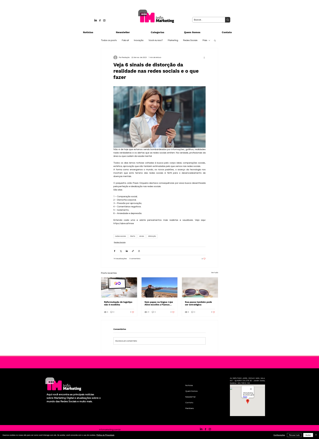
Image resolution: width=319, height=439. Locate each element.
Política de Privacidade (105, 435)
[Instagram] (104, 20)
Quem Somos (191, 391)
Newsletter (190, 397)
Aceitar (308, 435)
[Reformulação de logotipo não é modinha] (119, 287)
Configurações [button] (279, 435)
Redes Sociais (190, 40)
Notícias (189, 385)
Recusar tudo (294, 435)
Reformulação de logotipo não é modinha (118, 303)
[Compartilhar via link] (133, 251)
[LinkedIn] (95, 20)
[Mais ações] (204, 57)
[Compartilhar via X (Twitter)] (121, 251)
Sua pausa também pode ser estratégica (198, 303)
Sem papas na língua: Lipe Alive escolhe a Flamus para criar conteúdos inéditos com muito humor (159, 303)
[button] (215, 40)
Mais (204, 40)
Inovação (139, 40)
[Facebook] (99, 20)
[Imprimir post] (139, 251)
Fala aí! (125, 40)
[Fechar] (316, 435)
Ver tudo (214, 272)
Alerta (132, 236)
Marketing (173, 40)
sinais (141, 236)
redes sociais (120, 236)
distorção (152, 236)
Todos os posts (109, 40)
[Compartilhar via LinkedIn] (127, 251)
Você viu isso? (156, 40)
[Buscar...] (227, 19)
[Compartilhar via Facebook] (114, 251)
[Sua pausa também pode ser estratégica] (200, 287)
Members (189, 408)
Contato (189, 403)
